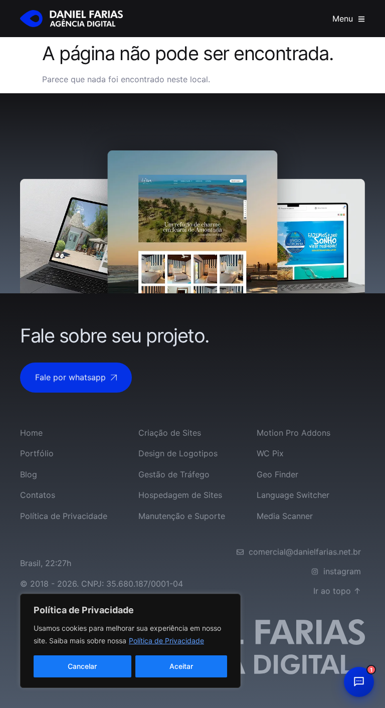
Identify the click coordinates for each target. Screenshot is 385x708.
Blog (28, 474)
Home (31, 433)
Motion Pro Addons (293, 433)
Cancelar (82, 666)
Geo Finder (277, 474)
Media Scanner (285, 516)
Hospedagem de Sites (180, 495)
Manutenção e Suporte (181, 516)
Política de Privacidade (166, 640)
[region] (130, 641)
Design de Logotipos (178, 453)
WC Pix (270, 453)
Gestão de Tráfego (174, 474)
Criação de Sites (169, 433)
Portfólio (37, 453)
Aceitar (181, 666)
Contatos (37, 495)
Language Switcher (293, 495)
